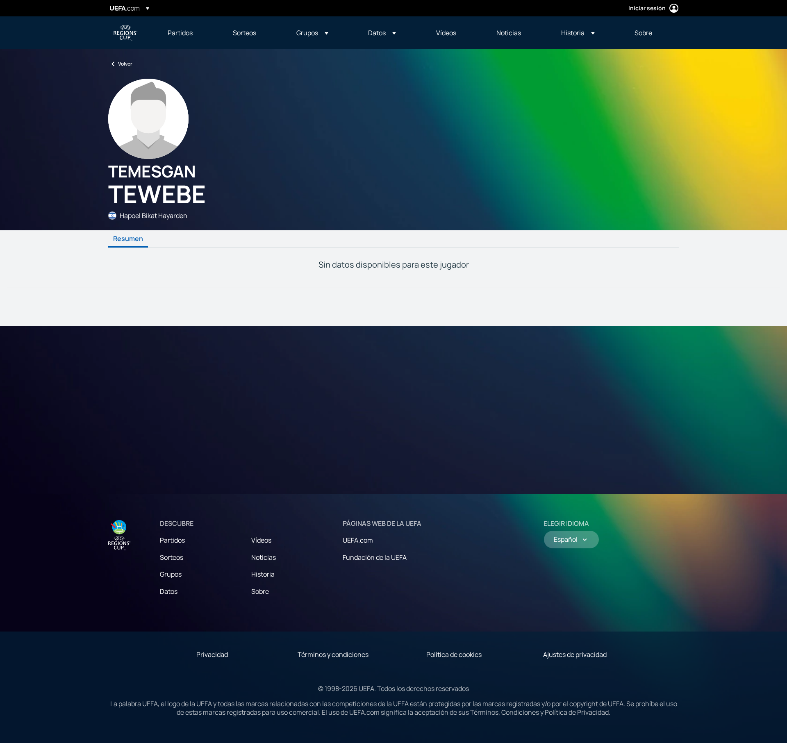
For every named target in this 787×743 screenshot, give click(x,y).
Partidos (172, 540)
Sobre (260, 591)
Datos (168, 591)
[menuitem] (190, 33)
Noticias (263, 557)
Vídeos (261, 540)
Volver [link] (125, 63)
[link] (180, 33)
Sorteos (171, 557)
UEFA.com (358, 540)
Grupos (171, 574)
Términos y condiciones (333, 654)
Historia (263, 574)
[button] (312, 33)
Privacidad (212, 654)
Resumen (128, 239)
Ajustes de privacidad (575, 654)
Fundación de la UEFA (375, 557)
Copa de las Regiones (125, 33)
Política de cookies (454, 654)
